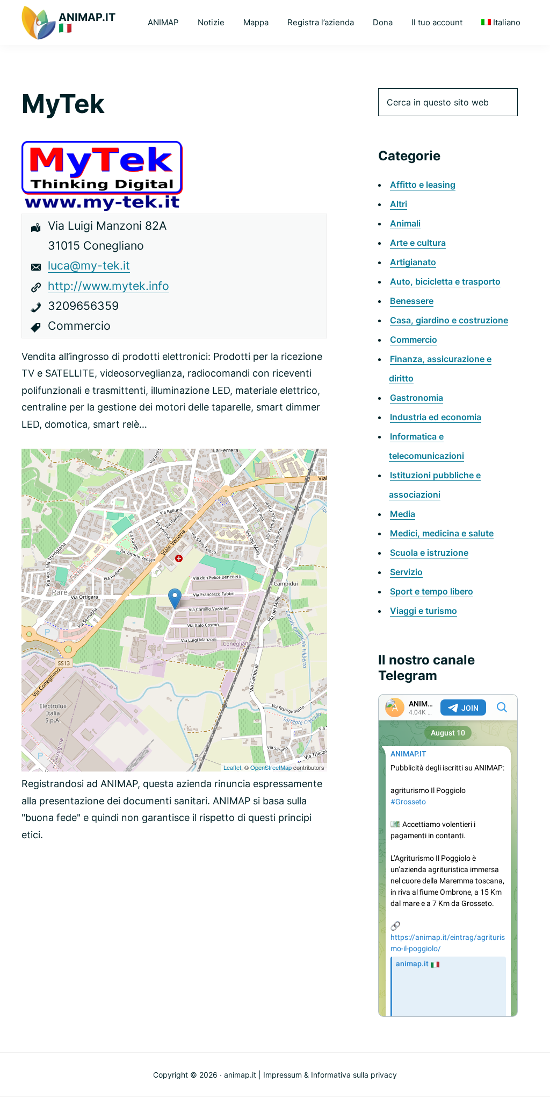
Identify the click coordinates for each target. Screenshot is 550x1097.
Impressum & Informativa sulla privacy (330, 1074)
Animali (405, 223)
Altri (398, 204)
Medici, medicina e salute (442, 533)
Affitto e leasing (422, 184)
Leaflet (232, 767)
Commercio (413, 339)
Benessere (411, 300)
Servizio (406, 572)
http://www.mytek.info (108, 286)
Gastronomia (416, 397)
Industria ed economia (435, 417)
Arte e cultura (418, 242)
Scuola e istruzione (429, 552)
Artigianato (413, 262)
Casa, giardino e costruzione (449, 320)
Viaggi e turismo (423, 610)
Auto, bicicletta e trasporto (445, 281)
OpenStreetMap (271, 767)
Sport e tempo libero (431, 591)
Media (402, 513)
